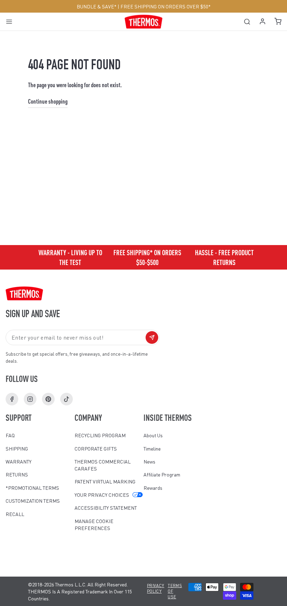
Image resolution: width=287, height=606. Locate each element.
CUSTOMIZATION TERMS (33, 500)
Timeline (152, 448)
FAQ (10, 435)
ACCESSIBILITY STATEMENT (106, 507)
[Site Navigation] (11, 21)
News (149, 461)
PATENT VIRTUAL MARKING (105, 481)
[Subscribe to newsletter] (152, 337)
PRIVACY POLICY (155, 588)
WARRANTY (18, 461)
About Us (153, 435)
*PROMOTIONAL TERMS (32, 488)
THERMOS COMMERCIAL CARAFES (103, 465)
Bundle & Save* (97, 6)
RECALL (15, 514)
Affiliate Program (162, 474)
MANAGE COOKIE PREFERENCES (94, 524)
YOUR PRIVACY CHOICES (102, 495)
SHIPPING (17, 448)
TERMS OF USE (175, 591)
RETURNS (17, 474)
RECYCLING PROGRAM (100, 435)
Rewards (153, 488)
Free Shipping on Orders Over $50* (165, 6)
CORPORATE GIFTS (96, 448)
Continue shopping (48, 101)
